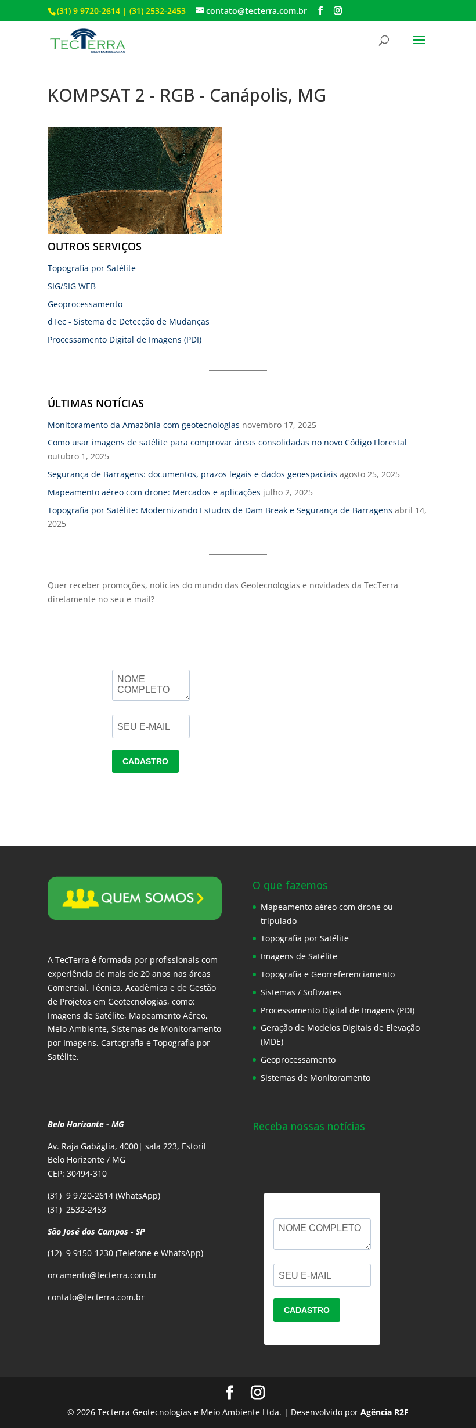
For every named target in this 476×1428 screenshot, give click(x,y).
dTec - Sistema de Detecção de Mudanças (129, 321)
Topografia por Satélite (92, 268)
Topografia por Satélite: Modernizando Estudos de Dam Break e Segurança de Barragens (220, 510)
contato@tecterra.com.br (96, 1297)
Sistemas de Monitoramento (315, 1077)
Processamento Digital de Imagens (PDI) (124, 339)
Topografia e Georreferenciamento (328, 974)
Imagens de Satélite (299, 956)
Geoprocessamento (85, 304)
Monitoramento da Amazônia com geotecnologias (144, 424)
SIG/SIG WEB (72, 286)
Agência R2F (384, 1412)
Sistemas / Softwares (301, 992)
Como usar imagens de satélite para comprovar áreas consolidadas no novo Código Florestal (227, 442)
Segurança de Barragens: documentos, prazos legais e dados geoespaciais (192, 474)
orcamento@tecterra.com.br (102, 1274)
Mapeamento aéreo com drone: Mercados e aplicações (154, 492)
